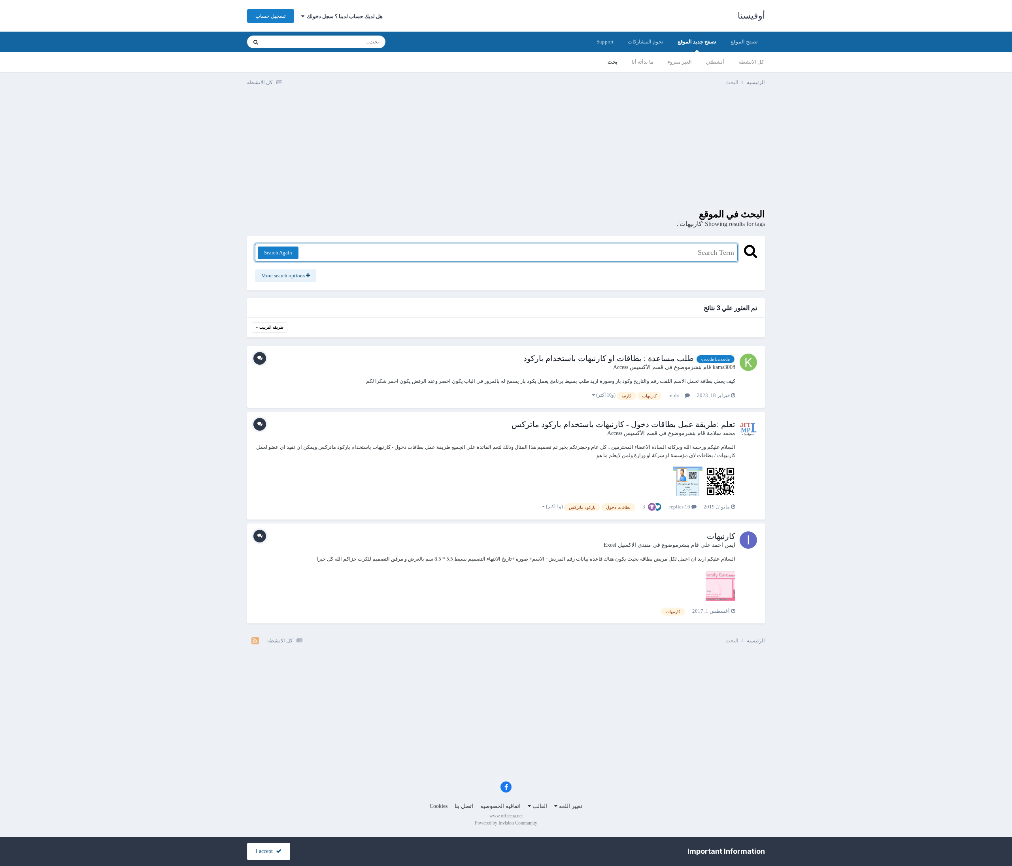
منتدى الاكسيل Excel (627, 545)
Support (605, 42)
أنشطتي (715, 62)
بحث (612, 62)
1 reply (676, 395)
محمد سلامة (721, 433)
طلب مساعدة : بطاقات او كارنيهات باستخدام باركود (608, 358)
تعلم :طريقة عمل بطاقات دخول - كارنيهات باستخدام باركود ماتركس (623, 424)
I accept (265, 851)
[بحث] (255, 42)
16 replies (680, 507)
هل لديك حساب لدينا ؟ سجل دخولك (343, 16)
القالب (539, 806)
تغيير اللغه (569, 806)
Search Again (278, 253)
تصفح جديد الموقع (697, 42)
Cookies (438, 806)
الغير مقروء (680, 62)
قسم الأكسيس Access (638, 367)
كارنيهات (721, 536)
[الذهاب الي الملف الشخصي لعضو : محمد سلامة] (748, 428)
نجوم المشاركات (645, 42)
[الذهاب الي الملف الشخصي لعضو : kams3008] (748, 362)
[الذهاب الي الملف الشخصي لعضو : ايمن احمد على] (748, 540)
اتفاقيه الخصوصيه (500, 806)
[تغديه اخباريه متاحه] (255, 640)
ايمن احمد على (717, 545)
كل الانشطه (751, 62)
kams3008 (724, 367)
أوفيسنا (751, 16)
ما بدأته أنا (642, 62)
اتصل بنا (464, 806)
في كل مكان (287, 42)
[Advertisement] (506, 153)
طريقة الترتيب (270, 327)
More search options (283, 276)
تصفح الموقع (744, 42)
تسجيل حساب (270, 16)
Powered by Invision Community (506, 823)
